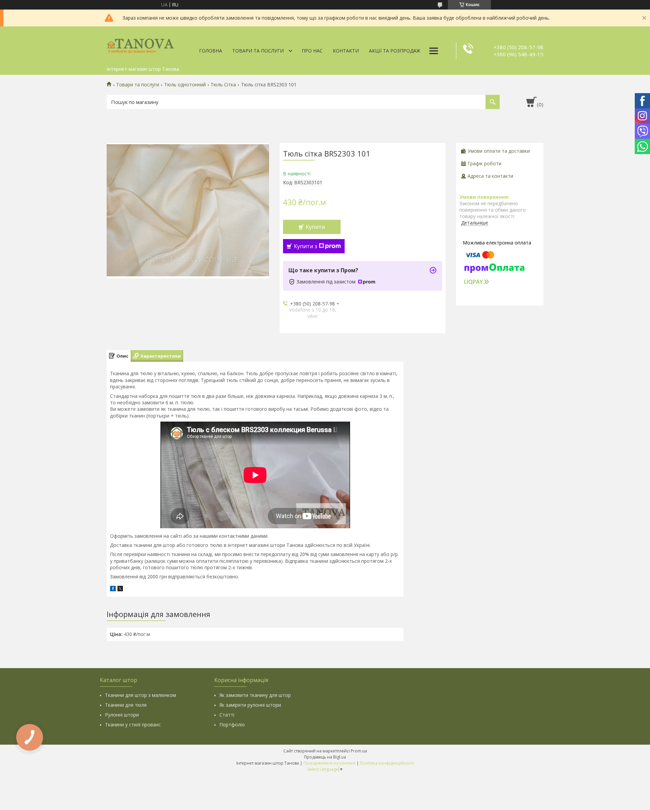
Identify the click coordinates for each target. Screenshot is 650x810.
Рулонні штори (122, 714)
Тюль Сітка (223, 85)
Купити (315, 227)
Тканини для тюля (126, 705)
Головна (210, 50)
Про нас (312, 50)
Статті (226, 714)
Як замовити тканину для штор (255, 695)
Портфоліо (232, 724)
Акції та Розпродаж (394, 50)
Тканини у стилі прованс (133, 724)
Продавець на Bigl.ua (325, 757)
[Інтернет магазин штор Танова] (140, 44)
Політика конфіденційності (387, 763)
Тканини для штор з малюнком (140, 695)
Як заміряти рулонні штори (250, 705)
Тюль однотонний (185, 85)
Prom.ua (359, 751)
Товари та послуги (258, 50)
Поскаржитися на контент (329, 763)
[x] (120, 589)
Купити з (305, 246)
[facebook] (113, 589)
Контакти (346, 50)
